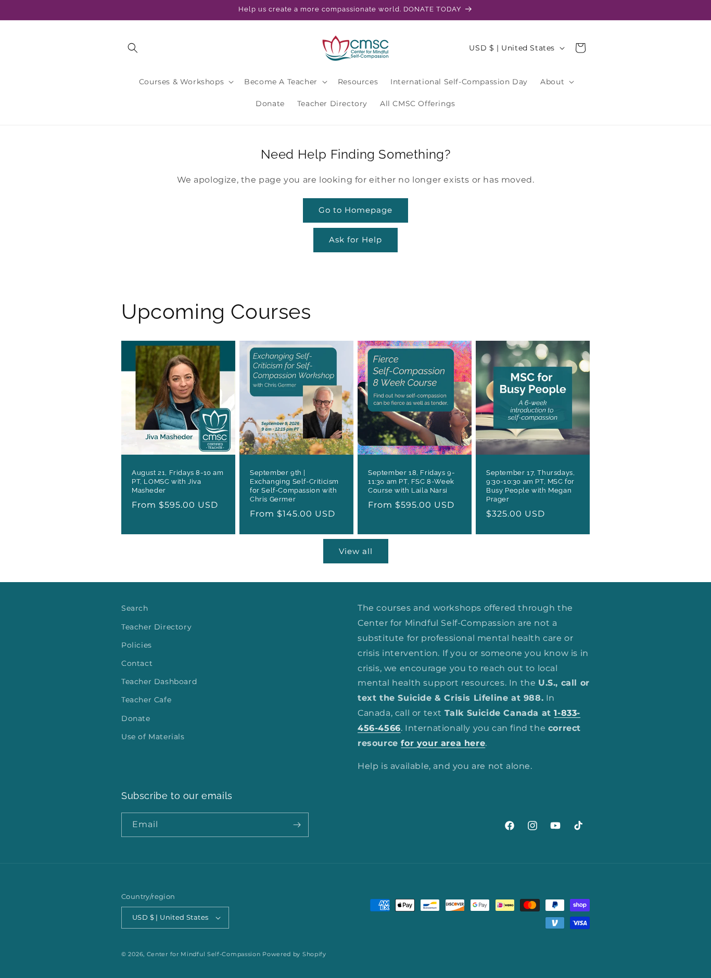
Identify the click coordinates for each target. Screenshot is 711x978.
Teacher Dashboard (159, 681)
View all (356, 551)
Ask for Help (355, 239)
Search (134, 608)
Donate (135, 718)
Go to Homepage (355, 210)
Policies (136, 645)
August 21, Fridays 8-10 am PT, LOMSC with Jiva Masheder (178, 481)
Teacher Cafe (146, 699)
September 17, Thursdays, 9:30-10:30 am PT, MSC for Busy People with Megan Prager (530, 486)
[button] (132, 47)
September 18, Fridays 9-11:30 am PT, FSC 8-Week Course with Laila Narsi (411, 481)
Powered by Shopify (294, 954)
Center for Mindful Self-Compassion (204, 954)
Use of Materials (153, 736)
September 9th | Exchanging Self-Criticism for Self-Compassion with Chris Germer (294, 486)
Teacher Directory (156, 627)
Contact (137, 663)
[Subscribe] (296, 825)
